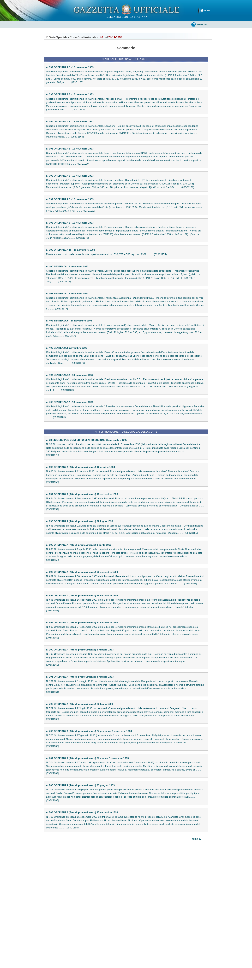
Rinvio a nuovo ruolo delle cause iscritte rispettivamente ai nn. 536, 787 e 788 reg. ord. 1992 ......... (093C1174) (106, 254)
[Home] (126, 10)
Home (207, 11)
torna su (196, 839)
